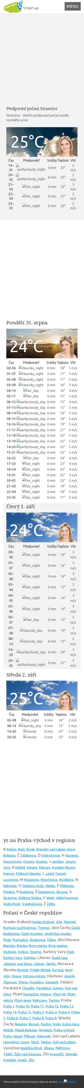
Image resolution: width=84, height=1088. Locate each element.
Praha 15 (24, 1012)
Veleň (50, 898)
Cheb (70, 952)
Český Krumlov (32, 934)
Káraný (32, 867)
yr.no (61, 1081)
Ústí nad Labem (64, 1042)
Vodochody (12, 904)
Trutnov (44, 928)
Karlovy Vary (12, 958)
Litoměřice (11, 1042)
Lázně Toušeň (55, 873)
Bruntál (22, 970)
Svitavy (58, 988)
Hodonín (9, 952)
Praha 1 (8, 1006)
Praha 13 (66, 1006)
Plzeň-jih (59, 994)
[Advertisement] (42, 60)
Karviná (57, 970)
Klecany (44, 867)
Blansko (9, 946)
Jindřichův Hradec (57, 934)
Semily (51, 964)
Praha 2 (38, 1012)
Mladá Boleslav (26, 1030)
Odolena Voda (33, 886)
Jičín (59, 922)
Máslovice (31, 880)
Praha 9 (50, 1018)
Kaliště (20, 867)
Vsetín (22, 1060)
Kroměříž (57, 1054)
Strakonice (37, 940)
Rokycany (40, 1000)
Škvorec (62, 892)
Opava (16, 976)
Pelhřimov (62, 1048)
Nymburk (45, 1030)
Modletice (66, 880)
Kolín (57, 1024)
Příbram (29, 1036)
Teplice (46, 1042)
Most (35, 1042)
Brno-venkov (58, 946)
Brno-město (38, 946)
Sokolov (30, 958)
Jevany (70, 861)
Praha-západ (12, 1036)
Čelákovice (28, 855)
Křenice (8, 873)
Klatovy (46, 994)
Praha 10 (22, 1006)
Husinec (42, 861)
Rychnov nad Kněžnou (19, 928)
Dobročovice (50, 855)
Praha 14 (9, 1012)
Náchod (69, 922)
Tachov (54, 1000)
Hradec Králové (42, 922)
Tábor (51, 940)
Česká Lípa (59, 958)
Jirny (6, 867)
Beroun (34, 1024)
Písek (7, 940)
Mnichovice (49, 880)
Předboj (9, 892)
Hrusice (28, 861)
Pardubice (43, 988)
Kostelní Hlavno (63, 867)
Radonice (26, 892)
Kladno (46, 1024)
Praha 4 (64, 1012)
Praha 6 (12, 1018)
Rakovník (44, 1036)
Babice (12, 849)
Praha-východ (64, 1030)
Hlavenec (71, 855)
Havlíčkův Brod (31, 1048)
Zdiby (51, 904)
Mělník (8, 1030)
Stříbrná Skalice (29, 898)
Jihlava (48, 1048)
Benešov (21, 1024)
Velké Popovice (67, 898)
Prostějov (37, 982)
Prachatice (20, 940)
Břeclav (22, 946)
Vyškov (23, 952)
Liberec (39, 964)
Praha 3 (51, 1012)
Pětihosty (67, 886)
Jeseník (69, 976)
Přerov (23, 982)
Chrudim (28, 988)
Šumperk (51, 982)
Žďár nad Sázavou (27, 1054)
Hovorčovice (12, 861)
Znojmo (35, 952)
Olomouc (10, 982)
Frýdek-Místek (40, 970)
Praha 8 (38, 1018)
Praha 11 (37, 1006)
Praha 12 (52, 1006)
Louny (25, 1042)
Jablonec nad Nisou (17, 964)
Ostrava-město (34, 976)
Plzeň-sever (22, 1000)
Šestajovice (46, 892)
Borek (30, 849)
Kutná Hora (70, 1024)
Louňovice (10, 880)
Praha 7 (25, 1018)
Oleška (50, 886)
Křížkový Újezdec (28, 873)
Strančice (10, 898)
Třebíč (7, 1054)
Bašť (21, 849)
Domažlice (31, 994)
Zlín (31, 1060)
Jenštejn (58, 861)
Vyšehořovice (32, 904)
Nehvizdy (10, 886)
